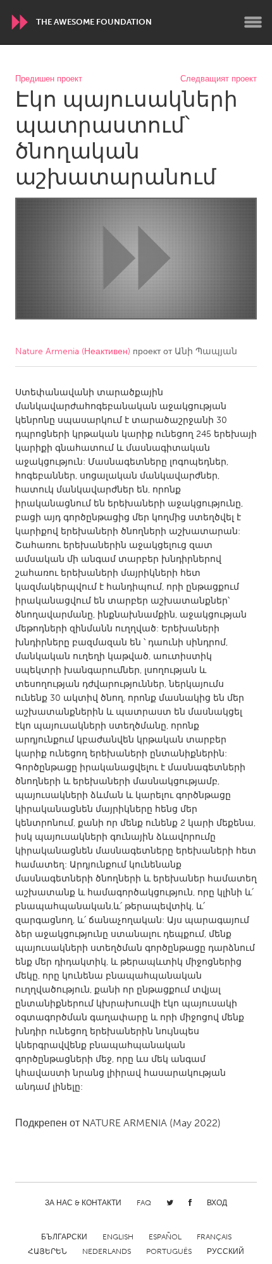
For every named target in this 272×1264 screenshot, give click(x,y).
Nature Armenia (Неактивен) (72, 351)
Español (165, 1236)
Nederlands (106, 1251)
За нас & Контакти (83, 1202)
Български (64, 1236)
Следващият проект (218, 79)
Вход (217, 1202)
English (117, 1236)
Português (169, 1251)
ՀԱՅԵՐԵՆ (47, 1251)
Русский (225, 1251)
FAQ (144, 1202)
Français (214, 1236)
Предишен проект (48, 79)
